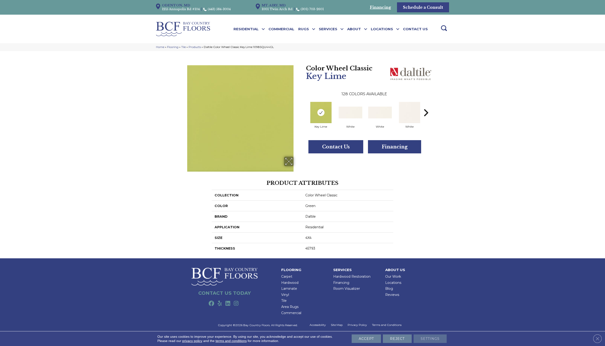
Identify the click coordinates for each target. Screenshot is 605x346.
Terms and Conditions (387, 325)
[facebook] (211, 304)
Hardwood (289, 283)
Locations (382, 29)
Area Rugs (289, 307)
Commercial (281, 29)
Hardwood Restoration (352, 276)
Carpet (286, 276)
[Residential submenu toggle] (263, 29)
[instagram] (236, 304)
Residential (246, 29)
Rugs (303, 29)
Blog (389, 288)
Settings (430, 339)
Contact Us (415, 29)
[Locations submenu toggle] (398, 29)
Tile (183, 47)
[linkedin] (228, 304)
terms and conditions (231, 341)
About (354, 29)
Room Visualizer (346, 288)
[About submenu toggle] (366, 29)
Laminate (289, 288)
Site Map (337, 325)
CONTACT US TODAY (224, 293)
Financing (395, 147)
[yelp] (219, 304)
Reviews (392, 295)
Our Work (393, 276)
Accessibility (318, 325)
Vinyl (285, 295)
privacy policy (192, 341)
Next (425, 105)
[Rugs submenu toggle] (314, 29)
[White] (350, 112)
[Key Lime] (321, 112)
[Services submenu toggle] (342, 29)
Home (160, 47)
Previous (303, 105)
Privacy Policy (357, 325)
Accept (366, 339)
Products (195, 47)
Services (328, 29)
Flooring (172, 47)
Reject (397, 339)
